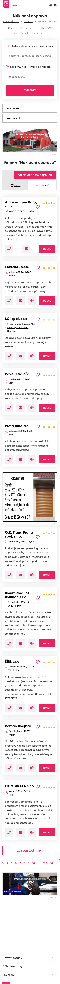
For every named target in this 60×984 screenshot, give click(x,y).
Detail (47, 248)
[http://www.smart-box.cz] (32, 643)
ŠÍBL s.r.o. (12, 662)
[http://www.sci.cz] (32, 356)
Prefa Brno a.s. (17, 426)
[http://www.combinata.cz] (32, 832)
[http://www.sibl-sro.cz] (32, 708)
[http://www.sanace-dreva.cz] (32, 768)
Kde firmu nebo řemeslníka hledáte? (31, 66)
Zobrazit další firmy (30, 850)
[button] (3, 497)
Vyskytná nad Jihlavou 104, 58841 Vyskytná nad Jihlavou (21, 327)
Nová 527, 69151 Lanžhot (22, 211)
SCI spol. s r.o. (16, 319)
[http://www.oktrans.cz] (32, 575)
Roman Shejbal (18, 726)
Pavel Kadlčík (17, 374)
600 (44, 863)
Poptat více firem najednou (35, 175)
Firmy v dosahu (11, 21)
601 (52, 863)
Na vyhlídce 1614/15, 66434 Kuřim (18, 603)
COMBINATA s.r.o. (20, 786)
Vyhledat (30, 90)
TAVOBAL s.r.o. (17, 267)
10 (33, 863)
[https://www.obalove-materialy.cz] (32, 300)
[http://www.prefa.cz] (32, 459)
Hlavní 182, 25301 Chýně (21, 541)
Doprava (28, 21)
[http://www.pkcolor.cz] (32, 408)
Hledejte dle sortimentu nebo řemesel (32, 46)
